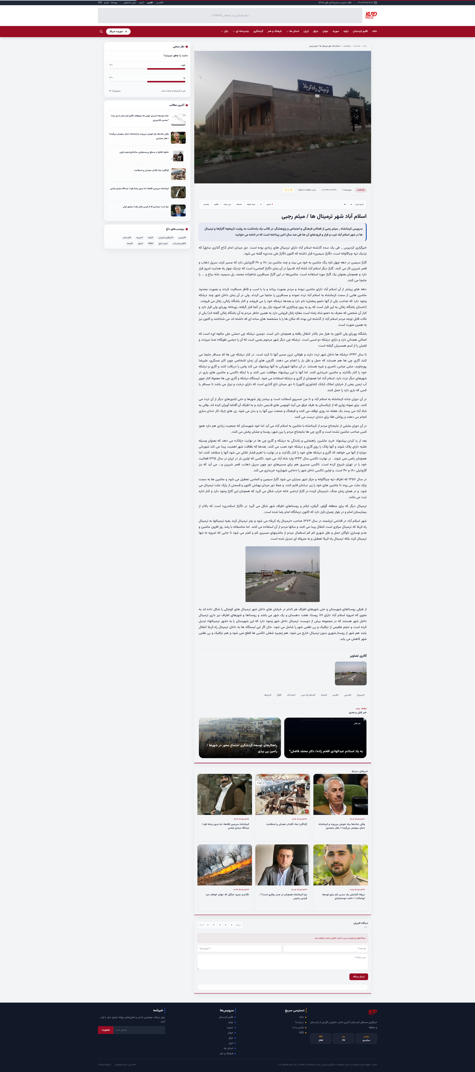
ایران (231, 1043)
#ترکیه (150, 237)
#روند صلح (163, 243)
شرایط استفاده (104, 1064)
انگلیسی (159, 2)
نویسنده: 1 (346, 190)
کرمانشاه (356, 46)
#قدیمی (347, 695)
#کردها (130, 243)
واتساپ (206, 204)
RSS (100, 2)
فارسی (150, 2)
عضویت (106, 1030)
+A (345, 204)
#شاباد (324, 695)
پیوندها (114, 2)
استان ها (228, 1048)
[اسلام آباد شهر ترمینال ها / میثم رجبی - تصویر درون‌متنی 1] (351, 674)
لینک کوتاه (251, 204)
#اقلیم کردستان (179, 243)
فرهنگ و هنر (226, 1053)
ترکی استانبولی (129, 2)
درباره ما (299, 1022)
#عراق (140, 243)
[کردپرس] (371, 16)
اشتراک (239, 204)
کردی (141, 2)
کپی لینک (227, 204)
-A (351, 204)
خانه (374, 31)
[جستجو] (101, 31)
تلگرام (216, 204)
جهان (230, 1033)
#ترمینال (360, 695)
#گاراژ (279, 695)
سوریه (230, 1027)
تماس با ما (298, 1027)
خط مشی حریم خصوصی (125, 1064)
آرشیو (106, 2)
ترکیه (230, 1022)
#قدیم (335, 695)
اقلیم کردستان (226, 1017)
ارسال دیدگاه (358, 976)
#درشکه (267, 695)
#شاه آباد (291, 695)
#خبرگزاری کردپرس (165, 237)
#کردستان (127, 237)
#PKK (150, 243)
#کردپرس (182, 237)
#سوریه (139, 237)
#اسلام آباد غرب (308, 695)
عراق (231, 1038)
